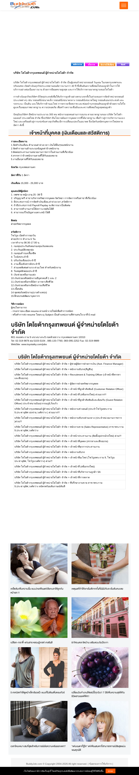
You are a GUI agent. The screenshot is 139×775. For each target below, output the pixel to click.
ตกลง (110, 770)
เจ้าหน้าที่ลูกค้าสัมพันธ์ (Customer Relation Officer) (96, 389)
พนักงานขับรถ (77, 452)
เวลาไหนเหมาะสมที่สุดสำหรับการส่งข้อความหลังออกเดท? (38, 746)
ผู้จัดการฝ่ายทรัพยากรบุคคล (84, 383)
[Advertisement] (69, 37)
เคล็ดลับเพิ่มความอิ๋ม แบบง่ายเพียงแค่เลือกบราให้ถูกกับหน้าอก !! (37, 590)
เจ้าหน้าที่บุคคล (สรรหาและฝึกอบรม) (89, 441)
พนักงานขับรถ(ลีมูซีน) (81, 369)
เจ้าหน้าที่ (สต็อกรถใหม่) (82, 466)
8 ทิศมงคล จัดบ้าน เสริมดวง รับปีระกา (90, 642)
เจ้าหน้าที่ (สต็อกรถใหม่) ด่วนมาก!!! (88, 394)
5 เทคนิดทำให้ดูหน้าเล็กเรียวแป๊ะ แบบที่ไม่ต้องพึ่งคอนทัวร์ (38, 692)
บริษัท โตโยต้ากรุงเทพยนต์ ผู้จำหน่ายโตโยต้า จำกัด (69, 357)
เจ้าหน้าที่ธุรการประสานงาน (85, 446)
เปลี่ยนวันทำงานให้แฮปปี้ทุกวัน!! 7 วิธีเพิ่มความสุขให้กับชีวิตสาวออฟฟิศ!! (98, 694)
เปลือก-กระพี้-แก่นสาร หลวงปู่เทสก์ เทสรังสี (31, 642)
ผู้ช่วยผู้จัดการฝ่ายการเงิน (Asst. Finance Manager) (96, 363)
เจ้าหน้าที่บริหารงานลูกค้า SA (85, 472)
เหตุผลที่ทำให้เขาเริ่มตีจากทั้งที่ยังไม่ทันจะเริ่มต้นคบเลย (97, 589)
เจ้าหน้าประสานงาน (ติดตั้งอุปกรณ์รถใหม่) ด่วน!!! (95, 435)
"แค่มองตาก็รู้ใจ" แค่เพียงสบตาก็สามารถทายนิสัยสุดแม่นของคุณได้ (99, 748)
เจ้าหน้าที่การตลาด (80, 477)
